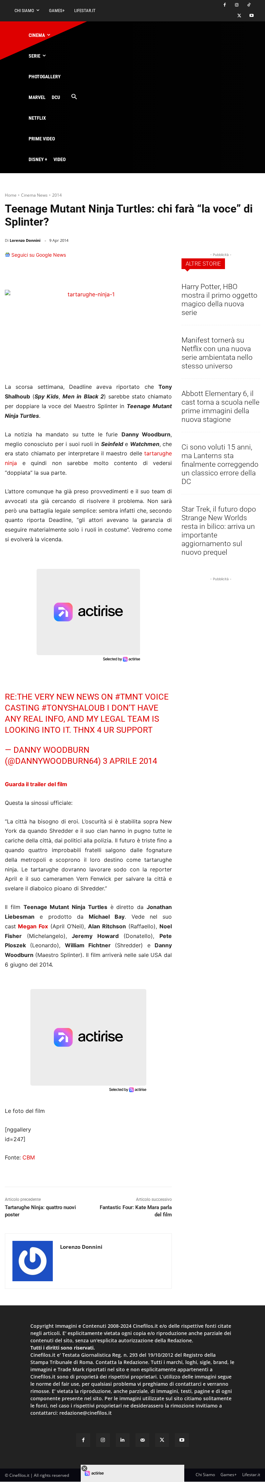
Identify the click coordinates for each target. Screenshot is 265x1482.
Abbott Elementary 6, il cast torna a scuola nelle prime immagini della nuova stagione (220, 406)
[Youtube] (251, 16)
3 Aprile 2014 (130, 761)
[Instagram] (237, 5)
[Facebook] (225, 5)
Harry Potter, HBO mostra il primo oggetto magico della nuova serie (219, 300)
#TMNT (129, 697)
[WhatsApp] (132, 258)
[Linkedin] (148, 258)
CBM (28, 1157)
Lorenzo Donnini (25, 240)
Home (11, 195)
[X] (239, 16)
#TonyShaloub (73, 708)
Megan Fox (33, 926)
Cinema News (34, 195)
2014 (57, 195)
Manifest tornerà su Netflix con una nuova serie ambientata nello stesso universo (217, 353)
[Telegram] (163, 258)
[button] (74, 97)
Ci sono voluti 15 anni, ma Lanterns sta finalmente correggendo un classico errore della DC (219, 464)
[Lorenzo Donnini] (32, 1261)
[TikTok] (249, 5)
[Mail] (142, 1440)
